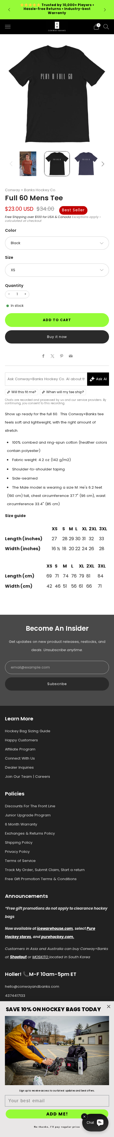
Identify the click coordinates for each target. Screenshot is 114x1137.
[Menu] (8, 27)
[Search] (106, 26)
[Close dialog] (108, 1006)
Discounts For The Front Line (30, 806)
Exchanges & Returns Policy (30, 833)
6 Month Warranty (21, 824)
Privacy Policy (17, 851)
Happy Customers (21, 740)
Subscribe (57, 683)
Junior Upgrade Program (28, 815)
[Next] (105, 9)
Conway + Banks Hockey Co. (30, 190)
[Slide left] (12, 163)
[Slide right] (102, 163)
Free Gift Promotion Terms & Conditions (41, 879)
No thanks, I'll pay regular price (57, 1126)
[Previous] (9, 9)
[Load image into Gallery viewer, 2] (57, 164)
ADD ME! (57, 1114)
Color (10, 230)
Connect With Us (20, 758)
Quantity (14, 285)
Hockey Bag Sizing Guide (27, 731)
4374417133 (15, 995)
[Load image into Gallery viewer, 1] (28, 164)
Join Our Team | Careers (27, 776)
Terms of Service (20, 860)
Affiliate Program (20, 749)
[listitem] (57, 10)
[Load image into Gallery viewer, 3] (86, 164)
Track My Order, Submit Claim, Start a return (45, 869)
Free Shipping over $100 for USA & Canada (38, 217)
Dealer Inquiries (19, 767)
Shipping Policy (18, 842)
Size (9, 257)
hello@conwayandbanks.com (32, 986)
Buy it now (57, 336)
